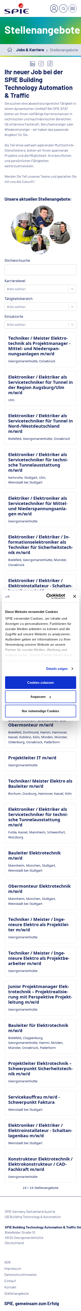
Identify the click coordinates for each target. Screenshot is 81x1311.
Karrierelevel (15, 281)
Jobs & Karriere (30, 49)
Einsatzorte (14, 317)
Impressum (12, 1268)
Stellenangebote (16, 1293)
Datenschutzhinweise (20, 1274)
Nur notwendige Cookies (40, 711)
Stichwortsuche (17, 260)
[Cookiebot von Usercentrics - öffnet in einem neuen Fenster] (48, 596)
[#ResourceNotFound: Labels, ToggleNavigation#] (72, 8)
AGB (7, 1262)
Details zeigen (57, 668)
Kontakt (10, 1287)
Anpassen (38, 697)
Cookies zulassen (40, 682)
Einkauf (10, 1281)
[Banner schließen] (74, 596)
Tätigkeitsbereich (19, 299)
